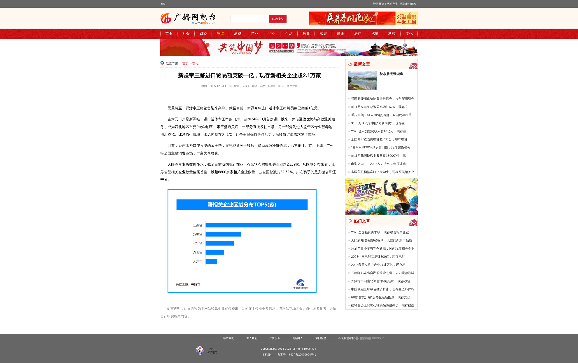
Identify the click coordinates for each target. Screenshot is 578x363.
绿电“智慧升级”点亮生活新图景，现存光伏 (380, 297)
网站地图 (297, 338)
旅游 (323, 33)
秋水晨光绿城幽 (391, 74)
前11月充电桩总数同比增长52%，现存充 (379, 107)
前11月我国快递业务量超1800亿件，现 (378, 155)
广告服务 (274, 338)
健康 (340, 33)
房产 (357, 33)
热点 (220, 33)
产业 (254, 33)
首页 (163, 3)
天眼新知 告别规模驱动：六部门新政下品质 (381, 240)
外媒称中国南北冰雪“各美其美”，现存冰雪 (380, 281)
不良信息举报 (346, 338)
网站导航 (392, 3)
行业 (271, 33)
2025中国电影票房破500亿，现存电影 (378, 256)
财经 (203, 33)
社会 (186, 33)
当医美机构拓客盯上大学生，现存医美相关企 (382, 172)
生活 (289, 33)
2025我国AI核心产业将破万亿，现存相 (378, 265)
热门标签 (320, 338)
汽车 (374, 33)
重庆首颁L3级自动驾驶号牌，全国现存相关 (381, 115)
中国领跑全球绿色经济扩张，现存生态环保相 (382, 289)
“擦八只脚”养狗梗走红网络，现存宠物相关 (380, 147)
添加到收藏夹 (408, 3)
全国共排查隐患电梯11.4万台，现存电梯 (379, 139)
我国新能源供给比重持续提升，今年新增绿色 (382, 99)
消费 (237, 33)
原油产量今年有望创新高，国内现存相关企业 (382, 248)
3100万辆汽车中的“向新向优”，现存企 (378, 123)
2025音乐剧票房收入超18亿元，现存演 (378, 131)
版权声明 (228, 338)
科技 (392, 33)
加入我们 (251, 338)
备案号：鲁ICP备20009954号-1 (296, 354)
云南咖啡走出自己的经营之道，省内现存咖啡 (382, 273)
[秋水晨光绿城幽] (362, 89)
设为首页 (378, 3)
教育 (306, 33)
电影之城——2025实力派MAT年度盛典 (378, 164)
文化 (409, 33)
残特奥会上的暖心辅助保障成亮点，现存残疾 (382, 305)
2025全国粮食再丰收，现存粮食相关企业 (380, 232)
